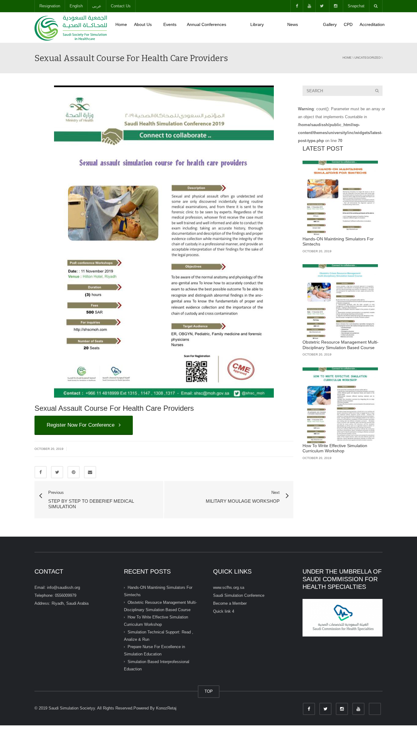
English (76, 6)
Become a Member (230, 603)
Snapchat (356, 6)
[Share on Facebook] (40, 472)
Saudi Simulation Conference (238, 595)
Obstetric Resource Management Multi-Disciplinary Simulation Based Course (341, 345)
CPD (348, 24)
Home (121, 24)
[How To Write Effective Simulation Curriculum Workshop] (340, 405)
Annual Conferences (215, 27)
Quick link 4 (223, 611)
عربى (96, 6)
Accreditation (372, 24)
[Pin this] (73, 472)
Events (171, 27)
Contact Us (121, 6)
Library (265, 27)
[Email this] (90, 472)
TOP (209, 691)
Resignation (49, 6)
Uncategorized (367, 57)
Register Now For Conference (82, 425)
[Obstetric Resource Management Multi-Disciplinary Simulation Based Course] (340, 302)
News (301, 27)
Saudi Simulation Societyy (72, 708)
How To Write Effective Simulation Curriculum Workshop (335, 448)
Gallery (330, 24)
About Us (145, 27)
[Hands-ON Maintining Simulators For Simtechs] (340, 198)
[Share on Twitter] (57, 472)
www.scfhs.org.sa (228, 587)
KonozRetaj (166, 708)
